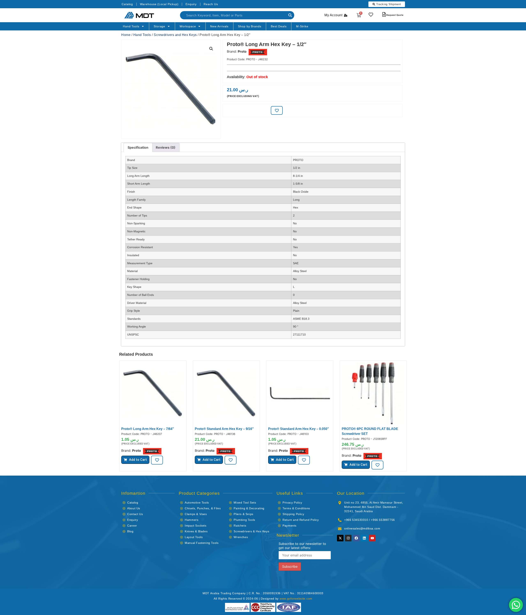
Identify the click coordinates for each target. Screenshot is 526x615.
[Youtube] (372, 538)
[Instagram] (348, 538)
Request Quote (394, 15)
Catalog (127, 4)
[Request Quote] (384, 14)
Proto (242, 51)
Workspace (188, 26)
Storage (159, 26)
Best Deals (279, 26)
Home (125, 35)
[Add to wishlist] (277, 110)
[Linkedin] (364, 538)
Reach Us (211, 4)
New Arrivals (219, 26)
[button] (211, 48)
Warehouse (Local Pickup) (159, 4)
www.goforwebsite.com (296, 598)
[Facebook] (356, 538)
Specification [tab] (138, 147)
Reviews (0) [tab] (165, 147)
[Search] (290, 15)
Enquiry (191, 4)
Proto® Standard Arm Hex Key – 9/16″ (224, 429)
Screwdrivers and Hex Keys (175, 35)
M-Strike (302, 26)
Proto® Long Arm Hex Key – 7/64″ (147, 429)
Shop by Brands (249, 26)
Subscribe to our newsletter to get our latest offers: (302, 546)
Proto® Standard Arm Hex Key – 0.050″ (298, 429)
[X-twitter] (340, 538)
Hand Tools (131, 26)
